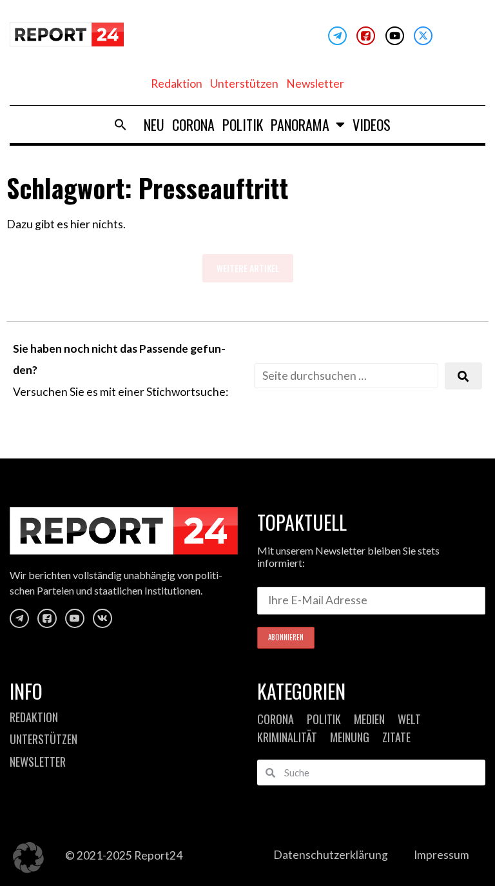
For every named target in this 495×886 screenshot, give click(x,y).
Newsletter (315, 83)
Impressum (441, 854)
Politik (242, 124)
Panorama (300, 124)
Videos (372, 124)
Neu (154, 124)
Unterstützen (244, 83)
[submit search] (463, 376)
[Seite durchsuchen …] (346, 375)
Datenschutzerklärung (330, 854)
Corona (193, 124)
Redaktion (176, 83)
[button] (120, 124)
